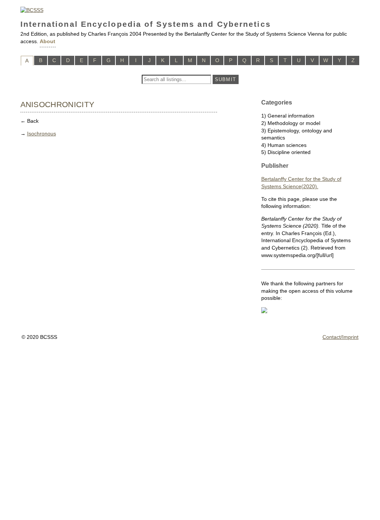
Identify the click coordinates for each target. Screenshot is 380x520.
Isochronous (41, 134)
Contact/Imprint (340, 337)
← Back (29, 121)
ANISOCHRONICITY (57, 104)
